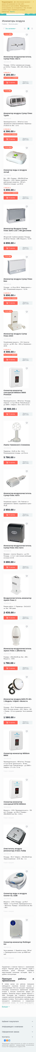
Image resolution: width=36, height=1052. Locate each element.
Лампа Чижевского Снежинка (17, 445)
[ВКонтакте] (5, 1040)
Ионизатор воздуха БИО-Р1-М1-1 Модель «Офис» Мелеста (18, 700)
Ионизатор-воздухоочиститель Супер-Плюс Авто (17, 494)
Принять (12, 11)
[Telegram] (9, 1040)
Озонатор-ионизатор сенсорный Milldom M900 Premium (15, 392)
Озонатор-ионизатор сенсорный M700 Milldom (15, 803)
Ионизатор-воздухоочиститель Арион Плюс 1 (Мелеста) (17, 650)
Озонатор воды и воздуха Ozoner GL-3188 (15, 895)
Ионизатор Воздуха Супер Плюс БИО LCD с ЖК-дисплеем (17, 230)
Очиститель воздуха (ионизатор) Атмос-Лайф (15, 850)
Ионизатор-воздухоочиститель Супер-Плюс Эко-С (17, 58)
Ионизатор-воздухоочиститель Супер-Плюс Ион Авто (17, 547)
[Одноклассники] (7, 1040)
